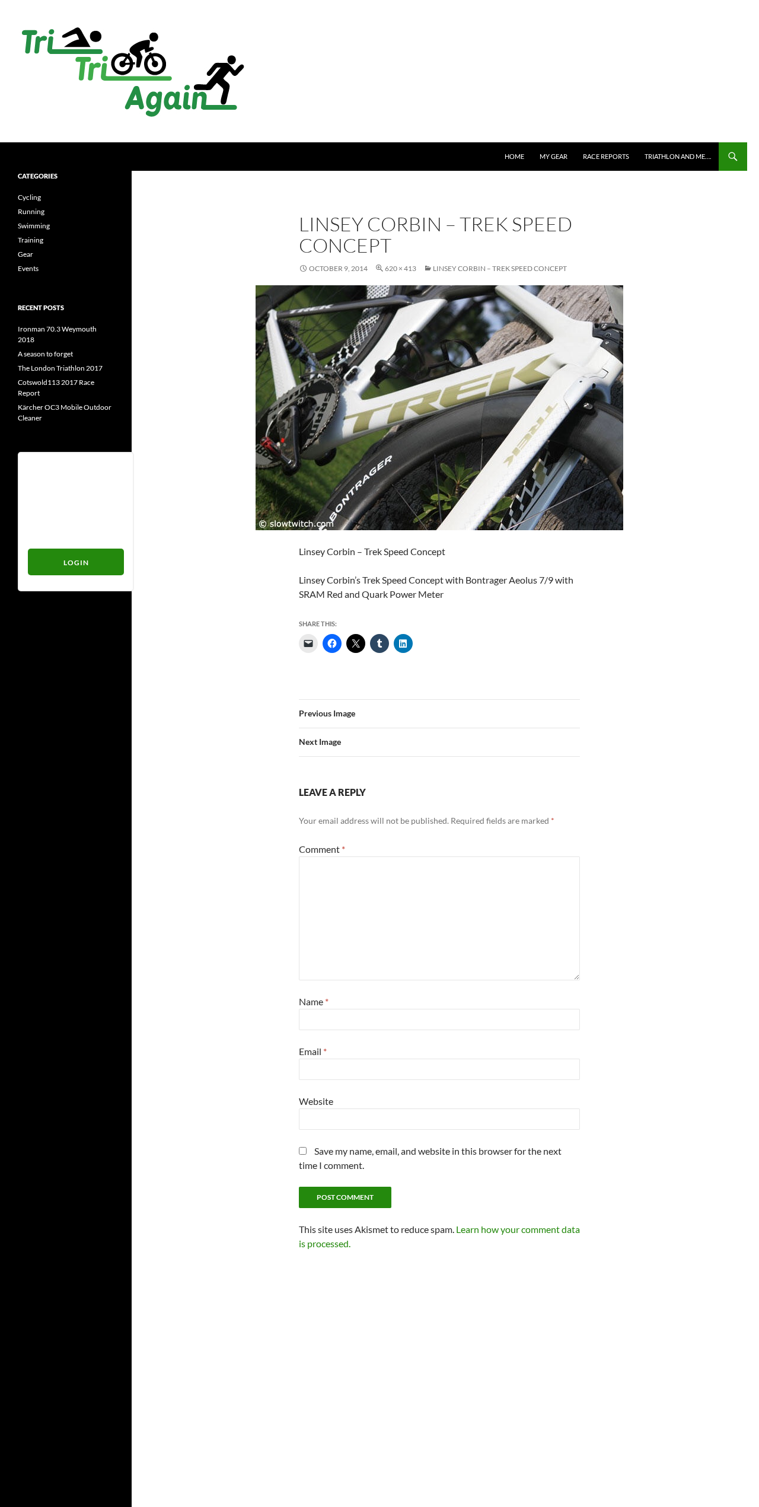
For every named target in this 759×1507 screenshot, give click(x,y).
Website (316, 1101)
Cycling (29, 197)
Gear (25, 254)
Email (313, 1051)
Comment (322, 849)
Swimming (34, 225)
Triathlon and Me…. (678, 156)
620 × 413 (400, 268)
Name (314, 1001)
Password (44, 510)
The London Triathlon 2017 (60, 368)
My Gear (553, 156)
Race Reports (606, 156)
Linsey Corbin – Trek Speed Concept (500, 268)
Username (45, 467)
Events (28, 268)
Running (31, 211)
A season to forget (45, 353)
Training (30, 239)
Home (514, 156)
